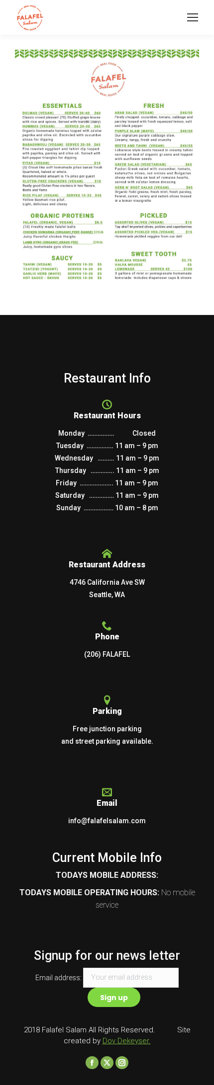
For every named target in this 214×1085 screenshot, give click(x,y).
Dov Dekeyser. (127, 1040)
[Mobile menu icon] (192, 17)
